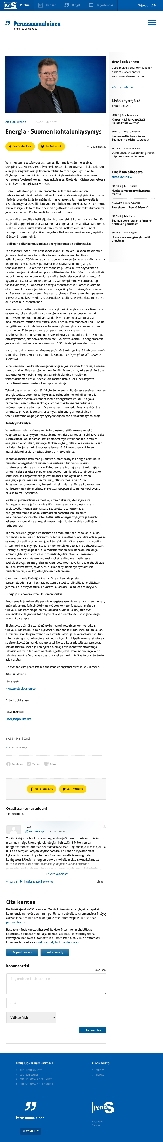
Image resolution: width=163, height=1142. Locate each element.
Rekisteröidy (54, 952)
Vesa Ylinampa (132, 203)
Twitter (96, 1125)
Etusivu (100, 1070)
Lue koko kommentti (56, 874)
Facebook (97, 1121)
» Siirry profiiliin (122, 87)
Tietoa (100, 1074)
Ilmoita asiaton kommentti (38, 881)
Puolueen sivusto (31, 1070)
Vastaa (13, 881)
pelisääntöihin (15, 922)
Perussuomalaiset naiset (36, 1079)
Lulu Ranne (130, 216)
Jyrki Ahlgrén (130, 233)
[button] (152, 21)
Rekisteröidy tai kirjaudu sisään (58, 942)
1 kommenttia (98, 146)
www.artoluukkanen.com (21, 688)
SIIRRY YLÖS (29, 1131)
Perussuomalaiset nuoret (36, 1083)
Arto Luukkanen (15, 122)
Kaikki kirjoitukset (18, 747)
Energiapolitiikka (18, 719)
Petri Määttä (130, 186)
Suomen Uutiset (30, 1074)
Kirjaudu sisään (147, 5)
